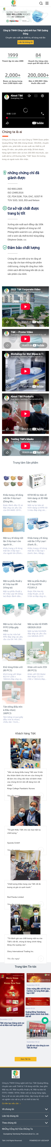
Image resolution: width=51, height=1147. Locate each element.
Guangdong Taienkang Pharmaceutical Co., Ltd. (21, 1134)
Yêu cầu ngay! (13, 796)
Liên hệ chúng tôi (25, 42)
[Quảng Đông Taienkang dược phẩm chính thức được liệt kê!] (38, 1001)
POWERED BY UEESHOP (39, 1141)
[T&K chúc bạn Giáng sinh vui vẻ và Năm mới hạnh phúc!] (12, 995)
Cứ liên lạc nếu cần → (11, 1103)
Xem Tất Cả (25, 1059)
